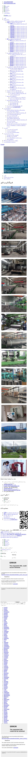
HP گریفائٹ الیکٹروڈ (14, 39)
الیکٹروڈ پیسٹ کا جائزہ (18, 97)
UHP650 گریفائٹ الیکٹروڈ (18, 36)
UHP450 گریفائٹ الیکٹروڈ (18, 30)
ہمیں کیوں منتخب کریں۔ (14, 137)
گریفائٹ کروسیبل (15, 101)
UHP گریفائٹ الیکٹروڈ (14, 22)
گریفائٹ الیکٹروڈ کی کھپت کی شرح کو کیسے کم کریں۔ (16, 113)
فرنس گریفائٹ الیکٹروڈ (8, 535)
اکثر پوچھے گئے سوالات (11, 140)
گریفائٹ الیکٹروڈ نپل (14, 90)
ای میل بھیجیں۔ (6, 549)
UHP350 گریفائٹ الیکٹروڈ (18, 28)
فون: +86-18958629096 (10, 484)
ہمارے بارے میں (9, 133)
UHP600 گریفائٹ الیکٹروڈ (18, 34)
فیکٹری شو (10, 139)
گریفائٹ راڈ (14, 103)
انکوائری (7, 13)
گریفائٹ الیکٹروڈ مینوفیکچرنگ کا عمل (13, 117)
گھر (5, 18)
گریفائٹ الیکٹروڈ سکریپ (18, 93)
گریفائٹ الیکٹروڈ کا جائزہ (16, 21)
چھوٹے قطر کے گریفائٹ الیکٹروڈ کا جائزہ (17, 69)
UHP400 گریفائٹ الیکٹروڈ (18, 29)
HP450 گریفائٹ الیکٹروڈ (18, 47)
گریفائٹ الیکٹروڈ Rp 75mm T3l (7, 533)
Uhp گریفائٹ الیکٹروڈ (11, 532)
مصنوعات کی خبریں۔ (13, 132)
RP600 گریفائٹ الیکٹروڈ (18, 65)
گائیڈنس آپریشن (12, 115)
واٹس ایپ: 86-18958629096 (11, 488)
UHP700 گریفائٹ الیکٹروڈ (18, 37)
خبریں (6, 128)
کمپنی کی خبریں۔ (12, 129)
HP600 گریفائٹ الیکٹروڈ (18, 51)
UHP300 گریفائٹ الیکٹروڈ (18, 26)
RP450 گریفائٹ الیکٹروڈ (18, 61)
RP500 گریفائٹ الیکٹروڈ (18, 62)
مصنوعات (6, 19)
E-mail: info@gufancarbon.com (11, 486)
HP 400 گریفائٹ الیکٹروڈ (18, 46)
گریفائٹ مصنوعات (12, 100)
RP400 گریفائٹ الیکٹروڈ (18, 59)
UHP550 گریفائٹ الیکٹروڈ (18, 33)
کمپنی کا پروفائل (12, 135)
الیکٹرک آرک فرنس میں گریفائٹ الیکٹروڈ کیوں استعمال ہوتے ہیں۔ (17, 125)
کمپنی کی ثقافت (12, 136)
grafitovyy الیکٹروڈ (17, 536)
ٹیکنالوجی (7, 108)
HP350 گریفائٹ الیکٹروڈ (18, 44)
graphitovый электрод (20, 534)
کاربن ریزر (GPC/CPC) (13, 107)
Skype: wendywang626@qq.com (12, 490)
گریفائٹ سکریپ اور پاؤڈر (15, 91)
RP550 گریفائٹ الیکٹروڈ (18, 64)
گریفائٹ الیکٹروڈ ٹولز (14, 105)
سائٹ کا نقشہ (5, 531)
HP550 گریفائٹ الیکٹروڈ (18, 50)
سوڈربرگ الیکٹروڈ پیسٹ (17, 98)
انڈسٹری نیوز (11, 130)
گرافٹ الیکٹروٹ (6, 537)
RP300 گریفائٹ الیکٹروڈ (18, 57)
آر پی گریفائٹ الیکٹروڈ (15, 53)
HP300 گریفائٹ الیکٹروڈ (18, 43)
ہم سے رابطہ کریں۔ (10, 142)
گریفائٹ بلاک (14, 104)
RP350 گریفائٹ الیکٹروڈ (18, 58)
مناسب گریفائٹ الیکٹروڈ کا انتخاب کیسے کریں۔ (16, 110)
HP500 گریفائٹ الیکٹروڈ (18, 48)
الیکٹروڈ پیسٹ (11, 96)
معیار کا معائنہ (12, 122)
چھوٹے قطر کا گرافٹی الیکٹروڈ (17, 66)
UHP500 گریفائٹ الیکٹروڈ (18, 32)
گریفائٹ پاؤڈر (15, 94)
